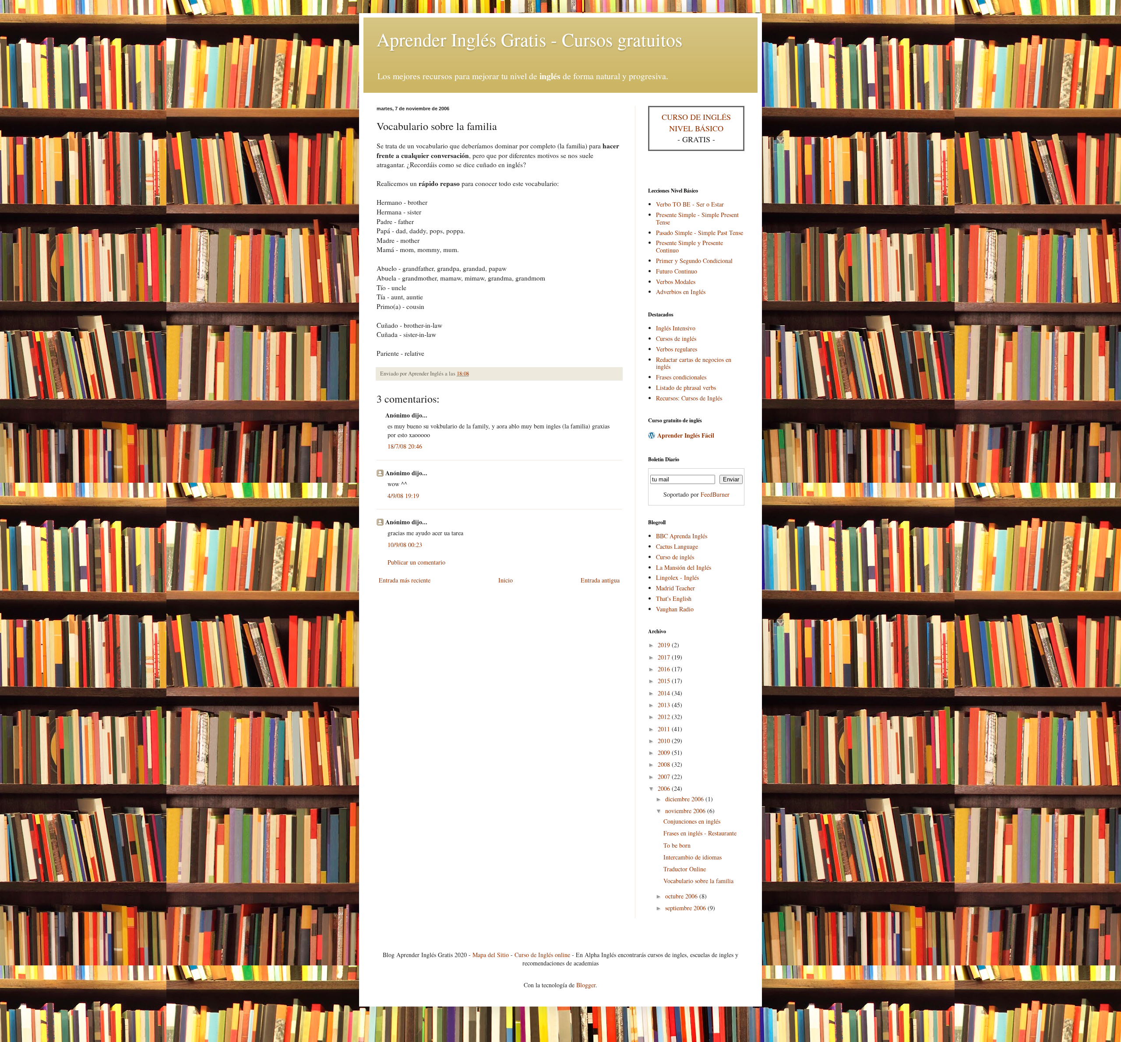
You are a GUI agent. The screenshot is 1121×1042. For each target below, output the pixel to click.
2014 (665, 693)
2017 (665, 657)
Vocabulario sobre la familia (698, 881)
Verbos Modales (675, 281)
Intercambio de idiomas (692, 857)
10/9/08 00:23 (405, 544)
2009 (665, 752)
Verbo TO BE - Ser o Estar (690, 204)
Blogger (586, 985)
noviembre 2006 (686, 811)
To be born (677, 845)
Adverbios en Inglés (680, 292)
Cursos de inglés (676, 338)
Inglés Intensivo (675, 328)
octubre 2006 (682, 896)
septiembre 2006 (686, 908)
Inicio (505, 580)
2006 (665, 788)
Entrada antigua (600, 580)
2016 (665, 669)
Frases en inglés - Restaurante (700, 833)
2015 (665, 681)
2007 (665, 776)
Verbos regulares (676, 349)
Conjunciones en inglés (691, 821)
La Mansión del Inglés (683, 567)
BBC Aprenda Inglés (681, 536)
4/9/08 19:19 (403, 495)
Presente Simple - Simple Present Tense (697, 218)
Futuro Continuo (676, 271)
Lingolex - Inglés (677, 577)
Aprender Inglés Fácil (685, 435)
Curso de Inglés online (542, 955)
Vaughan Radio (675, 609)
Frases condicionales (681, 377)
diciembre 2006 (685, 799)
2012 (665, 716)
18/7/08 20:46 (405, 446)
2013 (665, 705)
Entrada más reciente (404, 580)
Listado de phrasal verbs (686, 387)
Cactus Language (677, 546)
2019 (665, 645)
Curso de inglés (675, 557)
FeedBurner (715, 494)
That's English (673, 598)
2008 (665, 764)
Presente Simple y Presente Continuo (689, 246)
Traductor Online (684, 869)
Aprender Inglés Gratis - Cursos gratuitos (529, 39)
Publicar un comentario (416, 562)
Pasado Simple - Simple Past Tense (699, 232)
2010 (665, 741)
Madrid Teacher (675, 588)
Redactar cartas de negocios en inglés (693, 363)
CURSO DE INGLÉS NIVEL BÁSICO (696, 122)
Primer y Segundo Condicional (694, 260)
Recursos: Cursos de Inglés (689, 398)
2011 (665, 729)
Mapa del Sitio (490, 955)
